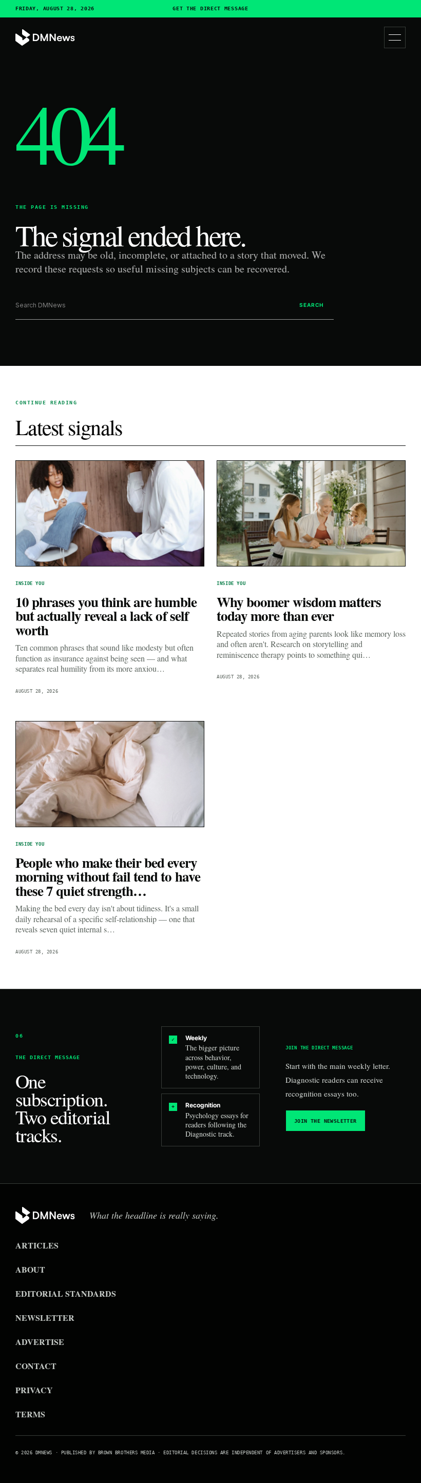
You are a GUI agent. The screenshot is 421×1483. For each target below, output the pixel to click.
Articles (37, 1245)
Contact (35, 1366)
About (30, 1269)
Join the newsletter (325, 1121)
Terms (30, 1414)
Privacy (34, 1390)
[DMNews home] (45, 37)
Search (311, 305)
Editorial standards (65, 1293)
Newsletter (44, 1317)
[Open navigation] (395, 37)
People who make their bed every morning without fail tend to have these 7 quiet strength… (107, 876)
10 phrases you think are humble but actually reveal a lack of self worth (106, 616)
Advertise (39, 1342)
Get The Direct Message (210, 8)
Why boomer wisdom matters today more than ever (299, 609)
